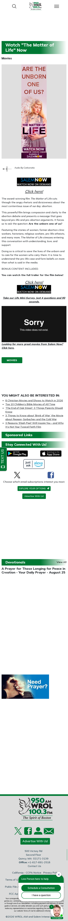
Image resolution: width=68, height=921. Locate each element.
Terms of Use (13, 879)
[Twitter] (17, 475)
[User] (38, 833)
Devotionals (15, 562)
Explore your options (32, 488)
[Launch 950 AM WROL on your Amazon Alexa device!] (34, 464)
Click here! (34, 191)
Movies (7, 58)
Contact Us (34, 866)
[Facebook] (51, 475)
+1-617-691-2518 (39, 862)
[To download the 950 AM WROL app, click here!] (17, 453)
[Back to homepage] (35, 6)
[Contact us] (47, 832)
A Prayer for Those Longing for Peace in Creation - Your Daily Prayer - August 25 (33, 570)
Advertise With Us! (34, 496)
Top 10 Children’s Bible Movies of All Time (30, 404)
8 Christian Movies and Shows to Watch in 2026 (34, 400)
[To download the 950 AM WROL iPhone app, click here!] (51, 453)
